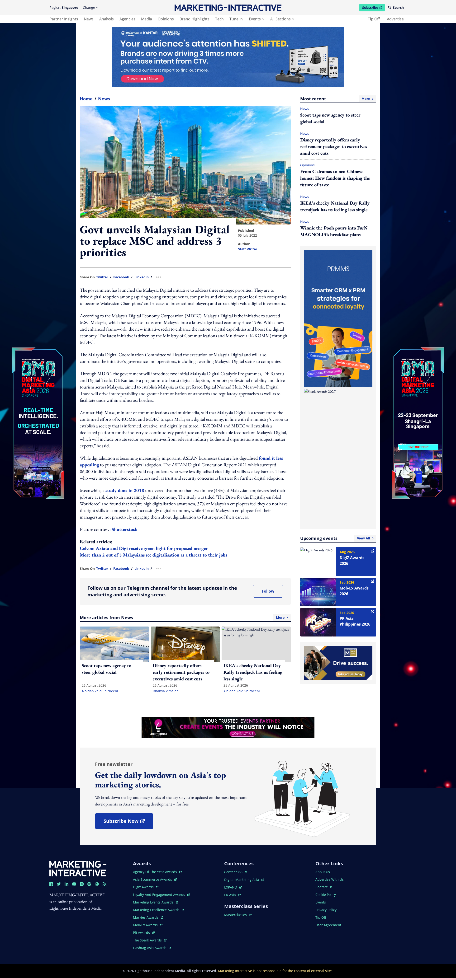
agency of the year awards (155, 872)
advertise (395, 19)
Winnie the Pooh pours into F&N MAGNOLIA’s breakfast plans (333, 231)
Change (89, 7)
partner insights (63, 19)
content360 (235, 872)
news (89, 19)
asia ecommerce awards (153, 879)
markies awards (148, 917)
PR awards (144, 932)
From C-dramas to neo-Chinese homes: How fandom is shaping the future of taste (335, 178)
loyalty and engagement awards (159, 894)
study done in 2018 (124, 490)
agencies (127, 19)
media (146, 19)
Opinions (307, 165)
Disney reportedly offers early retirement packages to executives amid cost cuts (333, 146)
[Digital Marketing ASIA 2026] (38, 391)
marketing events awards (153, 902)
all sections (280, 19)
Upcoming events (335, 538)
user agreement (328, 925)
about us (322, 872)
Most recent (335, 99)
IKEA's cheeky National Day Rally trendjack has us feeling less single (335, 206)
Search (398, 7)
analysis (106, 19)
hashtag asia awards (150, 947)
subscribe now (128, 823)
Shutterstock (125, 529)
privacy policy (326, 910)
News (104, 99)
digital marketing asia (242, 879)
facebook (121, 277)
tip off (374, 19)
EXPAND (233, 887)
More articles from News (182, 617)
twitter (102, 277)
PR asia (232, 895)
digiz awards (145, 887)
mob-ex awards (147, 925)
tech (219, 19)
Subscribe (373, 8)
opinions (166, 19)
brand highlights (194, 19)
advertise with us (329, 879)
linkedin (141, 277)
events (255, 19)
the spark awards (149, 940)
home (86, 99)
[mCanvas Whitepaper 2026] (228, 57)
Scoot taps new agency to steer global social (330, 118)
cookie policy (325, 894)
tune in (236, 19)
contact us (323, 887)
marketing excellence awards (156, 910)
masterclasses (238, 914)
